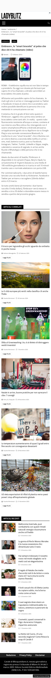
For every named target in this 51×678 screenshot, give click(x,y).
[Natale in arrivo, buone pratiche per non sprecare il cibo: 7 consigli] (25, 373)
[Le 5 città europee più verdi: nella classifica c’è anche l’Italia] (25, 275)
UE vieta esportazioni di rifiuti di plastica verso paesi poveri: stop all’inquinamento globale (24, 495)
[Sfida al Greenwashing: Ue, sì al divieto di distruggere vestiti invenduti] (25, 323)
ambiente (5, 41)
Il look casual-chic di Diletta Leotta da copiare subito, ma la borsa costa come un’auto (33, 590)
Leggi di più (7, 258)
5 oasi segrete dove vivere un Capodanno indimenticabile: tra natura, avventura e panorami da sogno (33, 606)
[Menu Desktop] (3, 23)
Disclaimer (40, 655)
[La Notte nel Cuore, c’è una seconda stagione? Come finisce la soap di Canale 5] (8, 637)
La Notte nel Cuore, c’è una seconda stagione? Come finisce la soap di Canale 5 (33, 637)
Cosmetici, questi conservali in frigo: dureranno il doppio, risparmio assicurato (31, 622)
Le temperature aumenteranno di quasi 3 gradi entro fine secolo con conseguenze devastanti (25, 445)
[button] (49, 23)
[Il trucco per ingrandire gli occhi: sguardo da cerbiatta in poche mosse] (25, 227)
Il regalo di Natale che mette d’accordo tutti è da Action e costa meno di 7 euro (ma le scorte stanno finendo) (33, 574)
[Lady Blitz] (11, 15)
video (14, 41)
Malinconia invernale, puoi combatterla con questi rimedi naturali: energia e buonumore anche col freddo (32, 528)
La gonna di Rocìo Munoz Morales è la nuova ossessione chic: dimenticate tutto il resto (33, 544)
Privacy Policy (25, 655)
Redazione (11, 655)
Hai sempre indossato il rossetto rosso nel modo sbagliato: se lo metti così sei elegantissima (33, 559)
